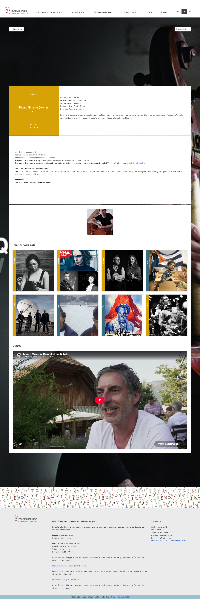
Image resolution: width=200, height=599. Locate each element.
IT (184, 11)
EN (190, 11)
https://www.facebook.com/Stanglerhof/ (168, 541)
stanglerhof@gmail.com (137, 163)
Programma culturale (103, 12)
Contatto (164, 12)
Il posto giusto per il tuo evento (48, 12)
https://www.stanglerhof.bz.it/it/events (69, 566)
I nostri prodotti (128, 12)
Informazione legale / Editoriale (65, 580)
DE (178, 11)
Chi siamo (148, 12)
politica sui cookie (122, 597)
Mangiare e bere (78, 12)
